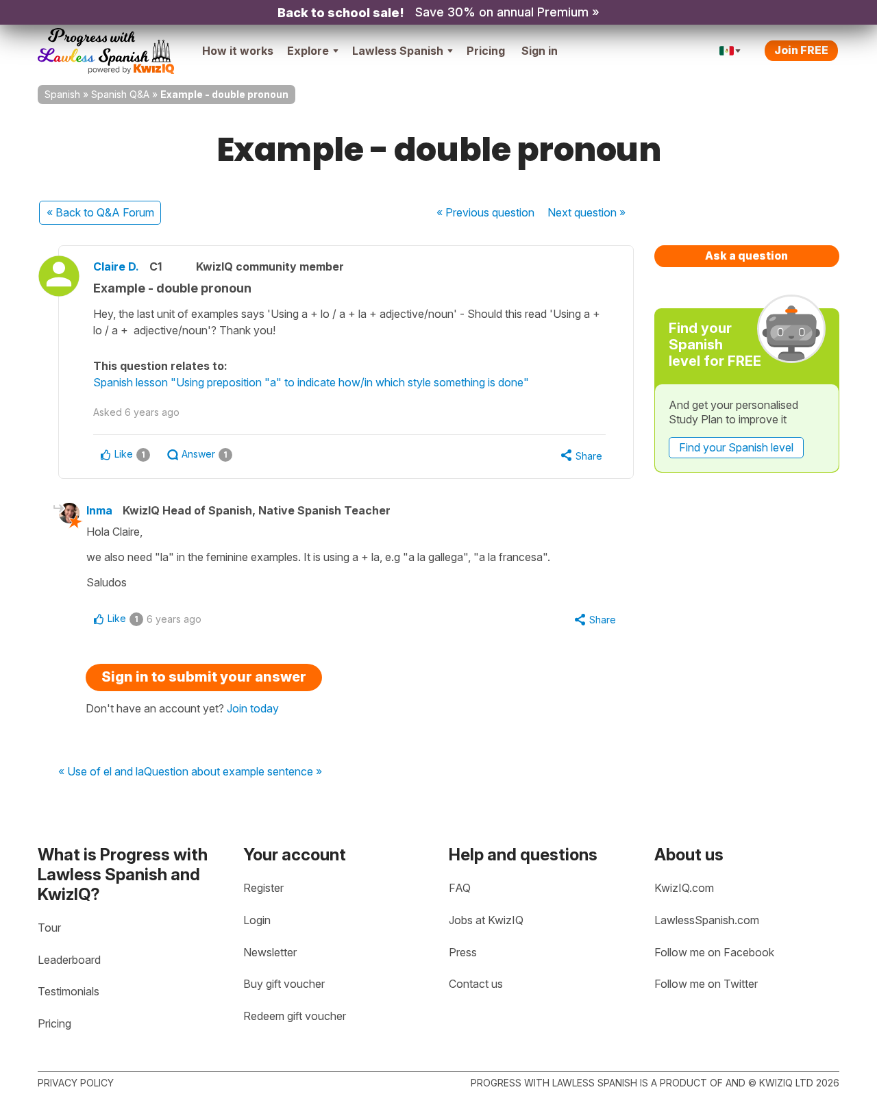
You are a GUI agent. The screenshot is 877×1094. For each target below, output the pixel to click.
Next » (586, 212)
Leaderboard (69, 960)
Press (463, 952)
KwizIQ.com (684, 888)
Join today (253, 708)
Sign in (539, 51)
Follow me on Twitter (706, 984)
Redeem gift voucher (294, 1016)
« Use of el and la (101, 772)
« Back (100, 212)
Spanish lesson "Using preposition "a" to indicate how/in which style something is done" (311, 382)
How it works (237, 51)
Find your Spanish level (736, 447)
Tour (49, 927)
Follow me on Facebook (714, 952)
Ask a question (746, 255)
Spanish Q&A (120, 94)
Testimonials (68, 991)
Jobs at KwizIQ (486, 920)
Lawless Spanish (397, 51)
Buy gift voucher (284, 984)
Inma (99, 510)
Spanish (62, 94)
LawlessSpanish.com (706, 920)
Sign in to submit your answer (203, 677)
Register (263, 888)
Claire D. (116, 266)
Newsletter (270, 952)
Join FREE (801, 50)
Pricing (486, 51)
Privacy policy (76, 1083)
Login (257, 920)
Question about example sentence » (233, 772)
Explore (308, 51)
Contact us (476, 984)
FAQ (460, 888)
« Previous (485, 212)
